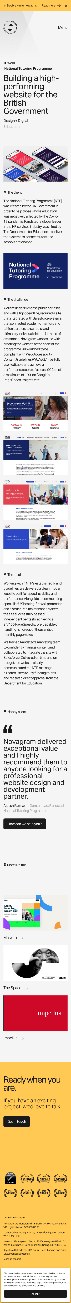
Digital (23, 120)
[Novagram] (10, 27)
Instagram (20, 1217)
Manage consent (12, 1259)
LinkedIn (7, 1217)
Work (11, 63)
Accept (35, 1293)
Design (9, 120)
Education (11, 126)
